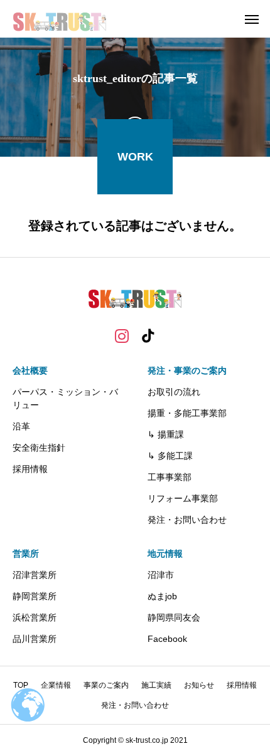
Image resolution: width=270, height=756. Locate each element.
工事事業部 (170, 477)
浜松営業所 (35, 617)
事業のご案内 (106, 685)
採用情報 (30, 469)
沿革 (21, 426)
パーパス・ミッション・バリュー (65, 398)
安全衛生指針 (39, 448)
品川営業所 (35, 639)
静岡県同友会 (174, 617)
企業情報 (56, 685)
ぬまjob (162, 596)
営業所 (26, 554)
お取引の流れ (174, 392)
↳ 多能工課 (170, 456)
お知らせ (199, 685)
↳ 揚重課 (166, 434)
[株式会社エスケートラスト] (60, 19)
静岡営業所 (35, 596)
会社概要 (30, 370)
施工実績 (156, 685)
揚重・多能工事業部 (187, 413)
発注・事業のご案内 (187, 370)
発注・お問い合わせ (187, 520)
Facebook (167, 639)
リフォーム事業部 (183, 498)
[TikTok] (148, 335)
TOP (20, 685)
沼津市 (161, 575)
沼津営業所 (35, 575)
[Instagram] (122, 335)
